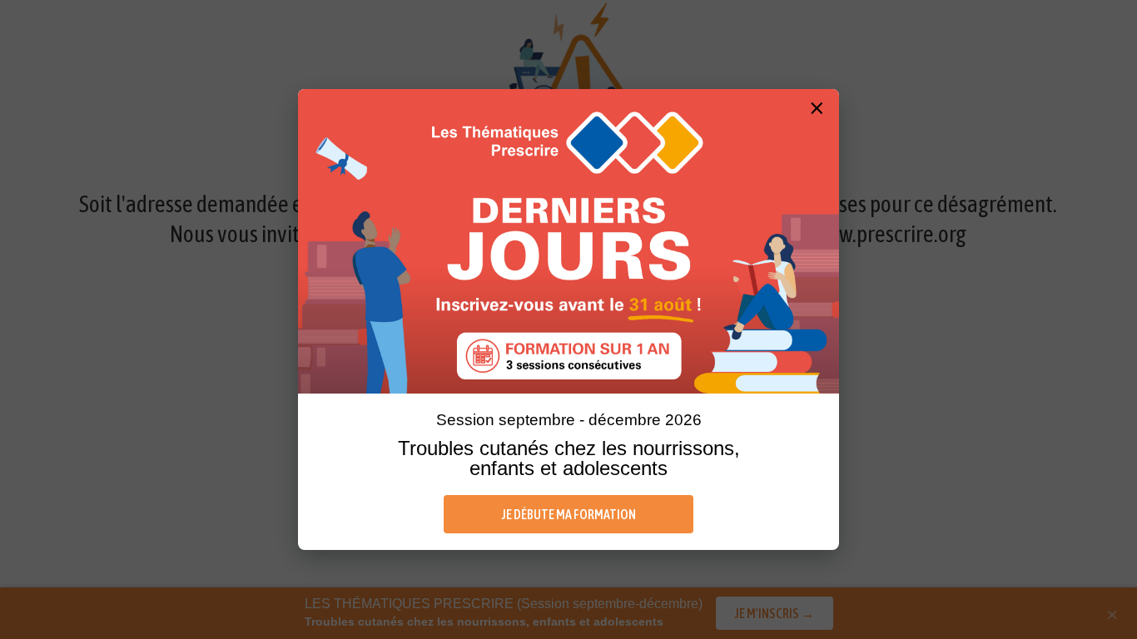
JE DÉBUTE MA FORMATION (569, 514)
